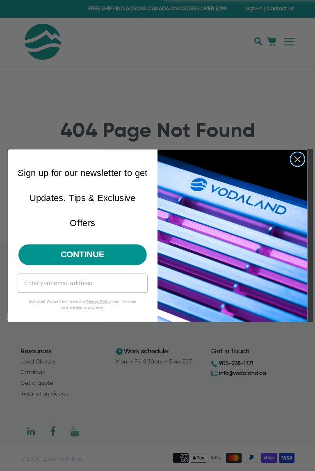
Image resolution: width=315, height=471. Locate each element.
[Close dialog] (297, 159)
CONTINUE (83, 254)
